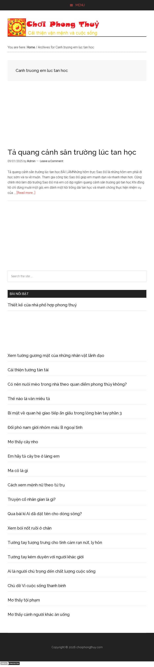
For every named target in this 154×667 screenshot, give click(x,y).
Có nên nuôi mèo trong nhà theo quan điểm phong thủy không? (67, 384)
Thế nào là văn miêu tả (29, 398)
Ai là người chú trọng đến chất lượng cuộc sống (51, 571)
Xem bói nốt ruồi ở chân (30, 528)
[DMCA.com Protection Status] (10, 664)
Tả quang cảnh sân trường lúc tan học (72, 152)
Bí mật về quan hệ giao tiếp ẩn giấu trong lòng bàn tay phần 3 (65, 413)
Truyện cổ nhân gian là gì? (32, 499)
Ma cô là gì (18, 470)
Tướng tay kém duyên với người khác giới (46, 557)
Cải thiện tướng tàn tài (28, 369)
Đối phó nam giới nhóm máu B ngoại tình (45, 427)
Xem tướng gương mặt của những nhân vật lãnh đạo (56, 355)
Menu (80, 5)
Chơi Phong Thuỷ (77, 27)
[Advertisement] (77, 119)
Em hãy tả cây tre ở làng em (34, 456)
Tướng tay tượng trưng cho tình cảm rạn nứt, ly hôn (55, 542)
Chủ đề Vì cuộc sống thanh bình (37, 585)
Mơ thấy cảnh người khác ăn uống (39, 614)
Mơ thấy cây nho (23, 441)
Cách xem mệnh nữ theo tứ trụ (36, 485)
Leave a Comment (51, 161)
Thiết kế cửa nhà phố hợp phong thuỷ (42, 305)
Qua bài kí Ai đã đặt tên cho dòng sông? (45, 513)
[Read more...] (26, 193)
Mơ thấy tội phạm (24, 600)
